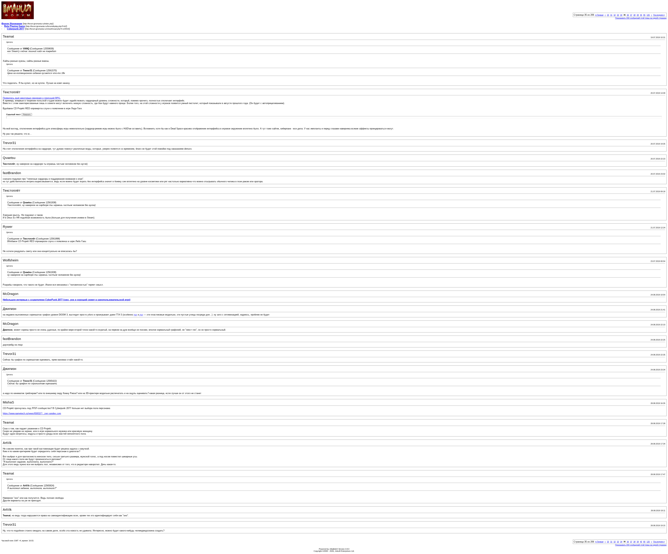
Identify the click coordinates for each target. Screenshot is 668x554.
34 (621, 15)
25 (608, 15)
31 (611, 15)
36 (628, 15)
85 (644, 15)
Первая (599, 15)
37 (631, 15)
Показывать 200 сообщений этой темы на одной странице (641, 18)
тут (135, 314)
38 (634, 15)
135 (648, 15)
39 (638, 15)
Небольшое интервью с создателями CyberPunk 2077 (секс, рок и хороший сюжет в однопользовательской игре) (66, 299)
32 (615, 15)
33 (618, 15)
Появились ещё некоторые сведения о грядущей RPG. (32, 98)
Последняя (659, 15)
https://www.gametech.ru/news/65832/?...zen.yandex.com (32, 413)
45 (641, 15)
